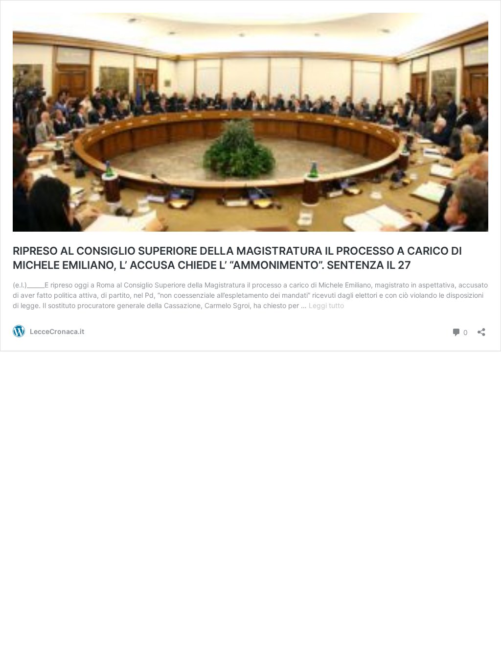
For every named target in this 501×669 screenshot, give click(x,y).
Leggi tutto (326, 305)
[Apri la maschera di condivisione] (481, 328)
